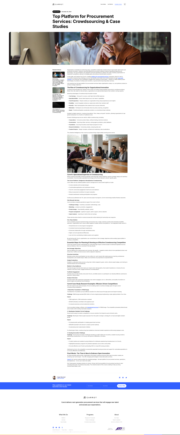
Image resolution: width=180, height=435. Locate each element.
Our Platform (110, 4)
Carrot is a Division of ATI (116, 422)
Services (63, 419)
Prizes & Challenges (90, 419)
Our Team (116, 417)
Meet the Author (60, 378)
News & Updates (116, 419)
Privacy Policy (64, 429)
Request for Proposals (90, 417)
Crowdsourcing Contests (90, 422)
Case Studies (103, 4)
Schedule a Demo (118, 4)
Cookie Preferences (56, 429)
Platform (63, 417)
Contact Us (71, 429)
